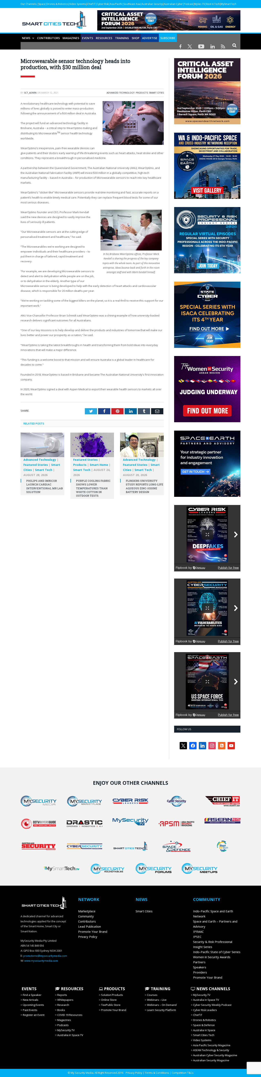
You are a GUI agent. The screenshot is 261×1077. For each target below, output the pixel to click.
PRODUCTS (114, 988)
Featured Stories (35, 465)
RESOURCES (104, 38)
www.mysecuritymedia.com (41, 960)
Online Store (109, 1000)
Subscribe (167, 38)
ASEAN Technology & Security (211, 1050)
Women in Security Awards (211, 957)
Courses (152, 995)
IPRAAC (198, 931)
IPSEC (197, 937)
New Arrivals (30, 1000)
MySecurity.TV (66, 1030)
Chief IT (91, 4)
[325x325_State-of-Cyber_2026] (207, 347)
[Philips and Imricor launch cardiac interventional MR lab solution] (42, 447)
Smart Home (99, 465)
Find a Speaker (32, 995)
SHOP (135, 38)
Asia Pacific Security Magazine (211, 1045)
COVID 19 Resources (69, 1015)
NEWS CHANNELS (212, 988)
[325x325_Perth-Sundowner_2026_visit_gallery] (207, 198)
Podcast (188, 4)
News (26, 38)
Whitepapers (65, 1000)
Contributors (48, 38)
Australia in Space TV (70, 1035)
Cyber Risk (103, 4)
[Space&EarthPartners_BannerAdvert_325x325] (207, 496)
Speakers (199, 967)
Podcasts (63, 1025)
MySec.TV (199, 4)
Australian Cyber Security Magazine (215, 1055)
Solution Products (112, 995)
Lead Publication (89, 926)
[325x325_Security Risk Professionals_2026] (207, 272)
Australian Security (152, 4)
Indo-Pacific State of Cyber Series (216, 952)
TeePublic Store (111, 1005)
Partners (199, 962)
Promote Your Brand (92, 931)
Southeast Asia (132, 4)
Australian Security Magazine (211, 1060)
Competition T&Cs (183, 1073)
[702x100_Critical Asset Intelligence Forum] (168, 29)
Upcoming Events (33, 1005)
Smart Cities (156, 92)
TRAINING (122, 38)
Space (42, 4)
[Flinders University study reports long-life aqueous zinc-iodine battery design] (142, 447)
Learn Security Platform (161, 1010)
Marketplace (86, 911)
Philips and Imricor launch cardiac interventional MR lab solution (44, 486)
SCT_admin (30, 92)
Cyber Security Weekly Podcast (212, 1005)
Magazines (71, 38)
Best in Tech (213, 4)
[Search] (234, 45)
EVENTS (28, 988)
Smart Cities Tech (203, 1035)
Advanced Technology (121, 92)
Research (63, 1005)
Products (142, 92)
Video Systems (77, 4)
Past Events (30, 1010)
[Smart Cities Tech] (54, 22)
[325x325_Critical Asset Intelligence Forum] (207, 123)
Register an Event (33, 1015)
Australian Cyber (173, 4)
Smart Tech (43, 470)
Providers (200, 972)
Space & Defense (204, 1025)
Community (86, 916)
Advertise (149, 38)
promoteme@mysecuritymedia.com (45, 956)
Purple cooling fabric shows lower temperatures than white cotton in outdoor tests (93, 488)
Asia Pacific (116, 4)
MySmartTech (228, 4)
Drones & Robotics (57, 4)
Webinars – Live (157, 1000)
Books (61, 1010)
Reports (62, 995)
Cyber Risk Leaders (205, 1010)
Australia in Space (204, 1030)
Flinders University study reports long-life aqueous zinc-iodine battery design (144, 486)
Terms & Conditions (157, 1073)
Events (87, 38)
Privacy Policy (87, 937)
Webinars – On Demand (162, 1005)
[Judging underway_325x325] (207, 421)
